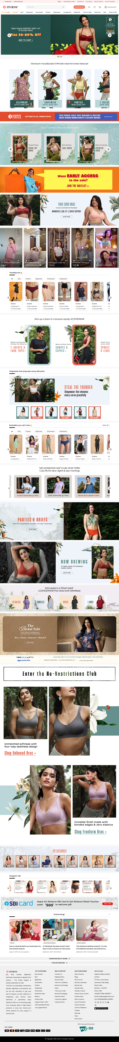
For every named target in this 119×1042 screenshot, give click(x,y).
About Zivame (79, 974)
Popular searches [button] (59, 963)
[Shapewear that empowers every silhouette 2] (37, 412)
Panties (37, 985)
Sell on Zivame (98, 1)
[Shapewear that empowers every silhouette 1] (22, 412)
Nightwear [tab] (39, 279)
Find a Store (78, 1019)
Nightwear (38, 980)
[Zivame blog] (105, 1002)
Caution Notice (60, 1002)
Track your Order (60, 991)
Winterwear (38, 991)
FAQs (76, 1016)
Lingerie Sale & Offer (41, 1002)
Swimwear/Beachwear (42, 1005)
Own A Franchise (80, 1002)
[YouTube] (108, 1002)
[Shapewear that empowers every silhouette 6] (94, 412)
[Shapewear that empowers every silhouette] (59, 390)
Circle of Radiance (81, 1008)
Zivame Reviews (80, 1005)
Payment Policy (60, 996)
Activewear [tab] (50, 279)
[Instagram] (100, 1002)
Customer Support (61, 999)
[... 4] (96, 602)
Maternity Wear (40, 994)
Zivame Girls (39, 999)
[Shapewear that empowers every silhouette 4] (66, 412)
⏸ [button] (117, 15)
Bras (36, 977)
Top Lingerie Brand (41, 1008)
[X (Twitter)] (98, 1002)
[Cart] (100, 7)
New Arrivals (38, 974)
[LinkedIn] (95, 1005)
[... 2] (45, 602)
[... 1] (20, 602)
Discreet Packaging (61, 994)
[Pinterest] (103, 1002)
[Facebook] (95, 1002)
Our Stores (89, 1)
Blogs (59, 1)
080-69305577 (106, 994)
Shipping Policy (59, 977)
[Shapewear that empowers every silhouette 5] (80, 412)
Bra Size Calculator (81, 982)
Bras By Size (78, 985)
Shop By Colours (80, 991)
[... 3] (71, 602)
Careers (77, 1010)
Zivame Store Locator (82, 994)
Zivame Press (79, 996)
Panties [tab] (28, 279)
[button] (63, 7)
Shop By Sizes (79, 988)
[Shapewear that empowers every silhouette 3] (51, 412)
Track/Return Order (69, 1)
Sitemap (77, 1013)
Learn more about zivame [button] (58, 959)
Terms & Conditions (61, 982)
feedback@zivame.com (106, 996)
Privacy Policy (59, 980)
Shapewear (38, 988)
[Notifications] (89, 7)
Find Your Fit (78, 980)
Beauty (37, 996)
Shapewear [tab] (63, 279)
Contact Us (80, 1)
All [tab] (12, 279)
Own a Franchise (110, 1)
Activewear (38, 982)
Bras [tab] (19, 279)
